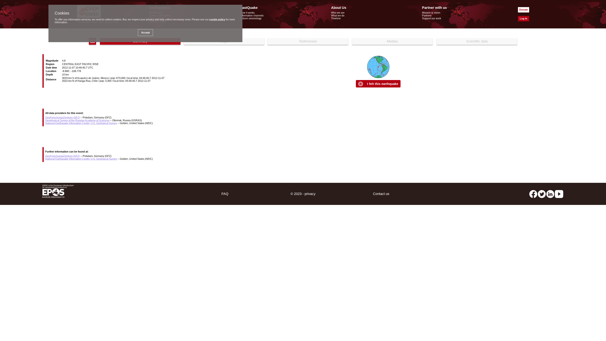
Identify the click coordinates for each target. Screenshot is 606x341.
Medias (392, 41)
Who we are (338, 12)
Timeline (336, 18)
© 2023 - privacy (303, 194)
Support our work (431, 18)
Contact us (381, 194)
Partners (426, 15)
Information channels (252, 15)
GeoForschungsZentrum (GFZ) (62, 117)
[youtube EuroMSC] (559, 194)
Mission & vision (431, 12)
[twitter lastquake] (542, 194)
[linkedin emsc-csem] (550, 194)
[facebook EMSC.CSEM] (533, 194)
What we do (337, 15)
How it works (247, 12)
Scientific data (477, 41)
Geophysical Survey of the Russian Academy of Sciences (77, 120)
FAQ (224, 194)
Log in (523, 18)
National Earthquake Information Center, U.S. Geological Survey (81, 123)
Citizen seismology (250, 18)
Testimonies (308, 41)
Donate (523, 9)
